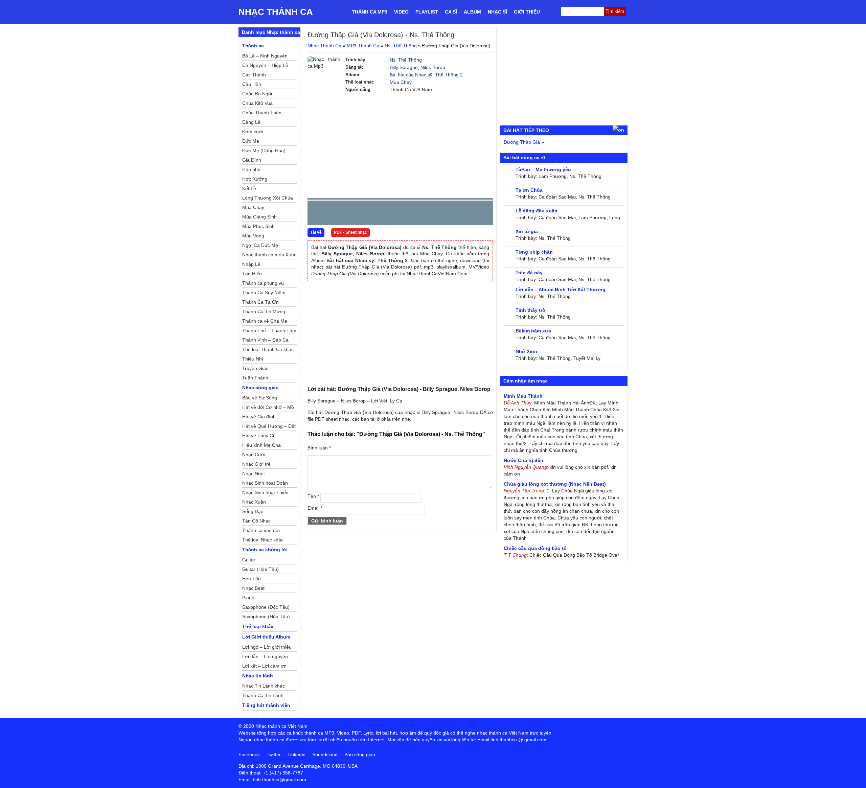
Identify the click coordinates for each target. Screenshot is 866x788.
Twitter (274, 754)
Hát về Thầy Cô (259, 435)
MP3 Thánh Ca (363, 45)
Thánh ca (253, 45)
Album (472, 12)
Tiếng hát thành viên (266, 705)
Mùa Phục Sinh (258, 226)
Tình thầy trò (530, 310)
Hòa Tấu (251, 578)
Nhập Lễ (251, 264)
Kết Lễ (249, 188)
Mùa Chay (401, 82)
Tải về (316, 232)
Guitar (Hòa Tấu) (260, 569)
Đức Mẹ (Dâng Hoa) (264, 150)
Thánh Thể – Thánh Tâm (269, 330)
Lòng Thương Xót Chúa (267, 198)
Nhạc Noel (253, 473)
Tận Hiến (252, 273)
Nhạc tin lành (257, 675)
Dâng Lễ (251, 122)
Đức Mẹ (250, 141)
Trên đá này (529, 272)
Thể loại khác (257, 626)
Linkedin (296, 754)
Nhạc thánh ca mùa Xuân (269, 254)
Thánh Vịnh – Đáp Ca (265, 340)
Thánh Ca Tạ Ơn (260, 302)
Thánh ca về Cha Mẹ (264, 321)
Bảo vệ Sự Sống (259, 397)
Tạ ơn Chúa (529, 190)
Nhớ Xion (526, 351)
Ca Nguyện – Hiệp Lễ (265, 65)
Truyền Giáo (255, 368)
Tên (313, 496)
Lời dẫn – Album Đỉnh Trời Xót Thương (561, 289)
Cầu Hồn (251, 84)
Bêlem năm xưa (533, 330)
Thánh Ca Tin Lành (262, 695)
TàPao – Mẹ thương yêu (543, 169)
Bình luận (319, 447)
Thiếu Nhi (252, 359)
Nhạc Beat (253, 588)
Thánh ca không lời (265, 549)
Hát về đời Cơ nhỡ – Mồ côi (268, 408)
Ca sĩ (451, 12)
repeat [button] (373, 214)
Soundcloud (325, 754)
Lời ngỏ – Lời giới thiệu (267, 647)
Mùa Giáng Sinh (259, 216)
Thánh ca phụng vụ (263, 283)
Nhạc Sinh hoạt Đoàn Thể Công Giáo (265, 484)
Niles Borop (432, 67)
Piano (248, 597)
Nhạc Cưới (253, 454)
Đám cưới (252, 131)
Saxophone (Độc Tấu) (266, 607)
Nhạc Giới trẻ (256, 464)
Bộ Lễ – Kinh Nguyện (265, 56)
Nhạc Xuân (254, 502)
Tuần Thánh (255, 377)
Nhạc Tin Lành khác (263, 686)
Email (314, 508)
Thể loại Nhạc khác (262, 539)
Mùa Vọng (253, 235)
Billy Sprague (404, 67)
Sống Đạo (253, 511)
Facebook (249, 754)
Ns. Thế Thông (401, 45)
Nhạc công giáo (260, 387)
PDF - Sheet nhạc (350, 232)
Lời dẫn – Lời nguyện (265, 656)
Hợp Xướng (254, 179)
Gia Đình (251, 160)
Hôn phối (251, 169)
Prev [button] (316, 214)
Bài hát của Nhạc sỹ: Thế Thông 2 (426, 74)
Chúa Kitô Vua (257, 103)
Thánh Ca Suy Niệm (264, 292)
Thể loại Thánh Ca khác (268, 349)
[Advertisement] (400, 145)
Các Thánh (254, 74)
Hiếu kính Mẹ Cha (261, 445)
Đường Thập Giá (522, 142)
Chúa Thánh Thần (261, 112)
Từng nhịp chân (534, 252)
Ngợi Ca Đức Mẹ (260, 245)
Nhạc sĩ (497, 12)
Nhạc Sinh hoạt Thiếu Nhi (265, 493)
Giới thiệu (527, 12)
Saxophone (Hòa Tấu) (266, 616)
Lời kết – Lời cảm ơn (264, 666)
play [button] (334, 213)
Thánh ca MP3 (369, 12)
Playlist (426, 12)
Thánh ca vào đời (261, 530)
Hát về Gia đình (259, 416)
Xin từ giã (527, 231)
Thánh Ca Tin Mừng (263, 311)
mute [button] (447, 213)
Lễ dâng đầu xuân (536, 210)
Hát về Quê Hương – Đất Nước (269, 427)
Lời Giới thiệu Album (266, 637)
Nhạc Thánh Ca (275, 12)
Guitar (248, 559)
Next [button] (351, 214)
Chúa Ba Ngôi (257, 93)
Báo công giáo (359, 754)
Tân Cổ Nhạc (256, 521)
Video (401, 12)
